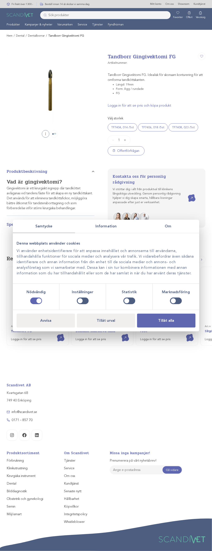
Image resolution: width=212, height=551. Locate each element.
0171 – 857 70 (22, 420)
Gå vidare (172, 470)
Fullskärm (81, 122)
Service (82, 24)
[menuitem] (13, 24)
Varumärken (65, 24)
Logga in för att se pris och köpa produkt (139, 105)
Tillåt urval (106, 320)
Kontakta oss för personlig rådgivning (139, 179)
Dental (20, 35)
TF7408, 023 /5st (183, 127)
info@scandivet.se (24, 412)
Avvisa (46, 320)
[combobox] (105, 15)
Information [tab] (106, 226)
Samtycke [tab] (44, 226)
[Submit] (44, 15)
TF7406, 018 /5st (153, 127)
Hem (9, 35)
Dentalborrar (36, 35)
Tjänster (97, 24)
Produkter (13, 24)
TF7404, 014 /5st (122, 127)
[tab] (50, 173)
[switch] (83, 301)
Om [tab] (168, 226)
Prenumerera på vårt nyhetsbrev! (133, 461)
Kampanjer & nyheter (38, 24)
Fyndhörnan (116, 24)
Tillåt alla (166, 320)
